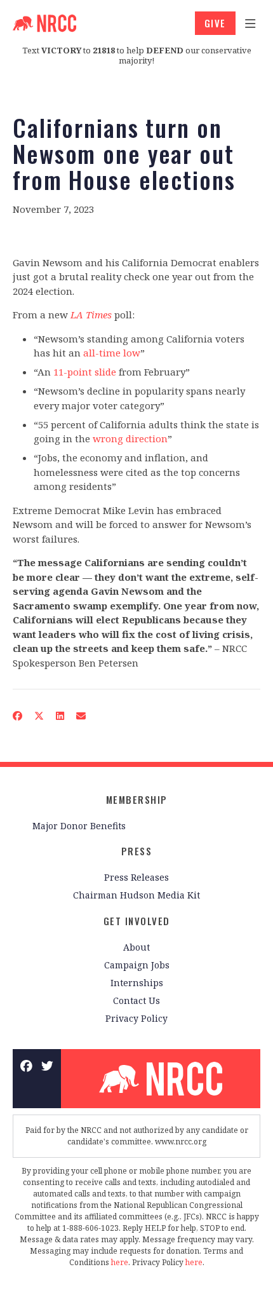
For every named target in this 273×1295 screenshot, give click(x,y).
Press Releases (136, 877)
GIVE (215, 23)
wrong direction (130, 438)
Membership (137, 799)
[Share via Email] (81, 716)
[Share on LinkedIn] (60, 716)
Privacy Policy (136, 1018)
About (136, 947)
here (119, 1262)
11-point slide (84, 371)
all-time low (111, 352)
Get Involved (136, 921)
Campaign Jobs (137, 965)
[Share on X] (39, 716)
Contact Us (136, 1000)
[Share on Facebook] (17, 716)
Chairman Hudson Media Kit (136, 895)
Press (136, 851)
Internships (136, 983)
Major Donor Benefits (79, 826)
